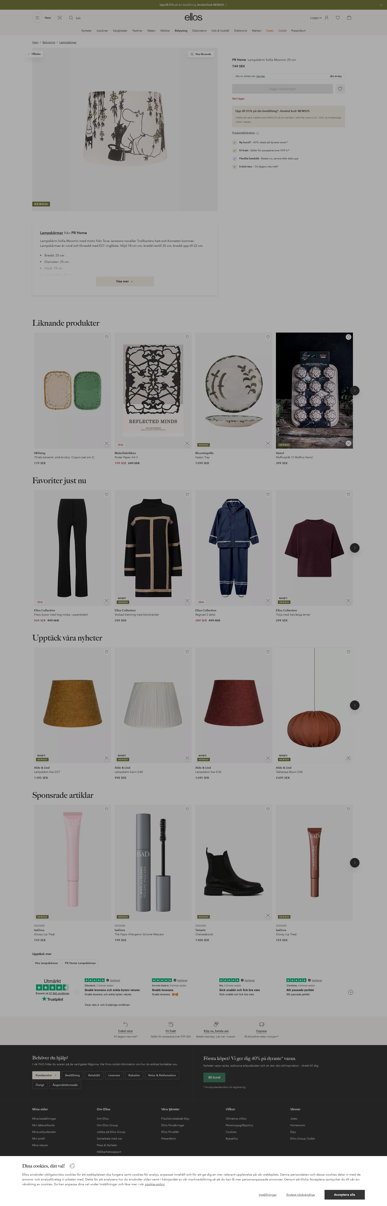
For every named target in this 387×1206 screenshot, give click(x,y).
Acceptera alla (344, 1195)
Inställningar (268, 1195)
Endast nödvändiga (300, 1195)
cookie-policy (155, 1184)
